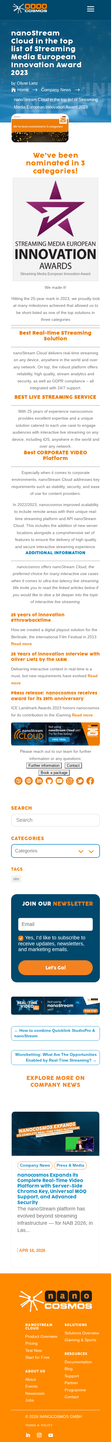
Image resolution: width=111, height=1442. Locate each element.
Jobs (29, 1400)
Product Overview (41, 1336)
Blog (69, 1368)
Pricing (31, 1343)
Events (31, 1386)
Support (72, 1376)
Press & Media (52, 1165)
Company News (55, 1084)
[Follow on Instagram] (39, 1435)
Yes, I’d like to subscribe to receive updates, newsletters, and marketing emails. (51, 943)
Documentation (78, 1362)
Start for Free (37, 1357)
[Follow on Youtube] (50, 1435)
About (30, 1379)
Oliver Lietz (27, 83)
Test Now (33, 1350)
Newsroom (35, 1393)
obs (16, 879)
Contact (72, 1396)
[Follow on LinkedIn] (27, 1435)
